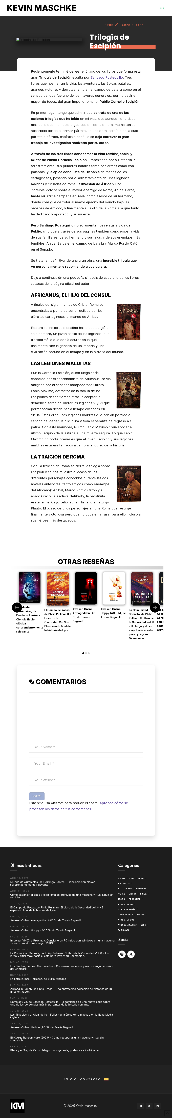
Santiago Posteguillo (107, 77)
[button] (162, 8)
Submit (36, 795)
